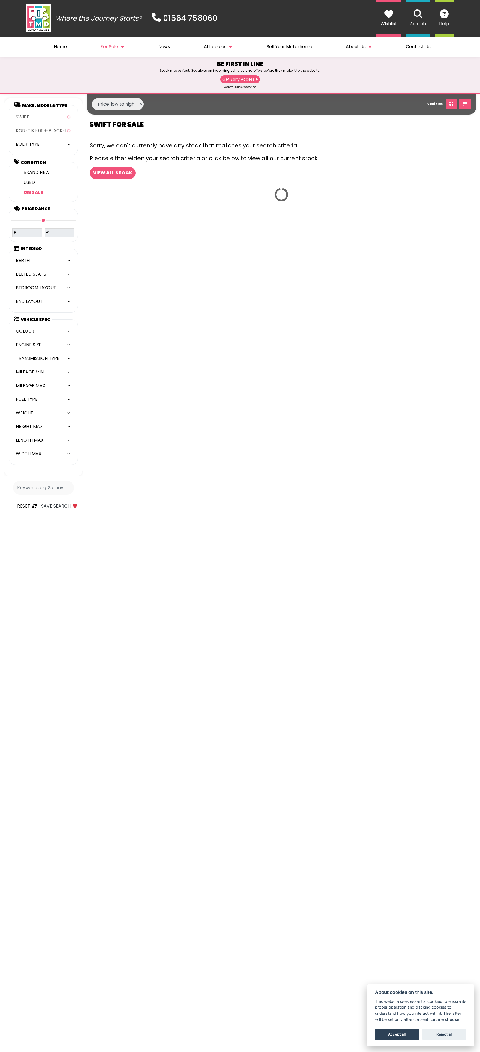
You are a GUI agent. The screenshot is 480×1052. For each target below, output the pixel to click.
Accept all (397, 1034)
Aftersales (215, 46)
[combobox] (43, 117)
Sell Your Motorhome (289, 46)
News (164, 46)
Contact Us (418, 46)
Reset (23, 506)
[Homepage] (38, 18)
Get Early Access (238, 79)
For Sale (109, 46)
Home (60, 46)
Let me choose (445, 1019)
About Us (356, 46)
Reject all (444, 1034)
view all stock (112, 173)
